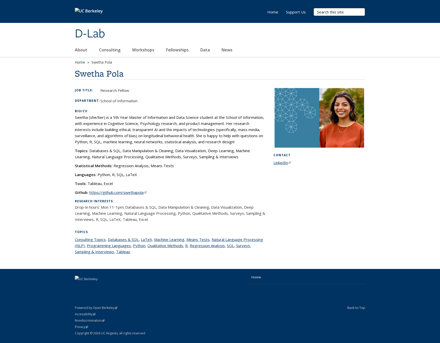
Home (272, 12)
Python (139, 245)
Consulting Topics (90, 239)
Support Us (296, 12)
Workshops (143, 50)
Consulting (110, 50)
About (81, 50)
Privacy (81, 327)
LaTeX (146, 239)
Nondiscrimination (90, 320)
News (227, 50)
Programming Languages (109, 245)
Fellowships (178, 50)
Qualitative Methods (165, 245)
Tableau (123, 251)
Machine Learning (169, 239)
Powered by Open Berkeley (96, 308)
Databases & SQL (123, 239)
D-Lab (90, 33)
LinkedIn (282, 162)
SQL (230, 245)
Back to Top (356, 307)
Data (205, 50)
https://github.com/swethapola (118, 192)
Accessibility (85, 314)
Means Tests (198, 239)
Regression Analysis (207, 245)
